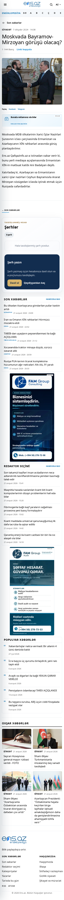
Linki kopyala (24, 49)
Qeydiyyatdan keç (34, 282)
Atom (11, 885)
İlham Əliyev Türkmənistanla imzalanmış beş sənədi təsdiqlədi (47, 761)
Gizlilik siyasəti (47, 876)
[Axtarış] (51, 4)
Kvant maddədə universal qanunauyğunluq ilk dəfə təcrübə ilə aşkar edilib (30, 522)
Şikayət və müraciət (50, 880)
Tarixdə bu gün (10, 880)
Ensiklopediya (11, 13)
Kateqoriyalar (9, 871)
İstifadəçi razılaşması (51, 871)
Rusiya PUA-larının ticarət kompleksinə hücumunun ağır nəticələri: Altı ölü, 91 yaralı (28, 362)
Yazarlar (6, 876)
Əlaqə (42, 866)
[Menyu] (5, 4)
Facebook (12, 109)
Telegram (21, 109)
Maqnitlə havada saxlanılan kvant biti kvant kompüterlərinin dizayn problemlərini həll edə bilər (30, 493)
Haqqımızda (46, 862)
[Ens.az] (32, 4)
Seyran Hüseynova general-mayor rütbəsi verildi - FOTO (16, 759)
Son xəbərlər (9, 862)
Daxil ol (14, 282)
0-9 (24, 13)
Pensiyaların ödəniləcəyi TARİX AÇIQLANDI (33, 690)
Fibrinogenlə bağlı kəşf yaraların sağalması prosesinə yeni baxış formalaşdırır (28, 508)
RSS (4, 885)
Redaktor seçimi (11, 866)
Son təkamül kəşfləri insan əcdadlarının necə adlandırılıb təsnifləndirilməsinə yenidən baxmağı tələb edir (31, 476)
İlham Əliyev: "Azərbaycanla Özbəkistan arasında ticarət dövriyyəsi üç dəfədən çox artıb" (15, 805)
